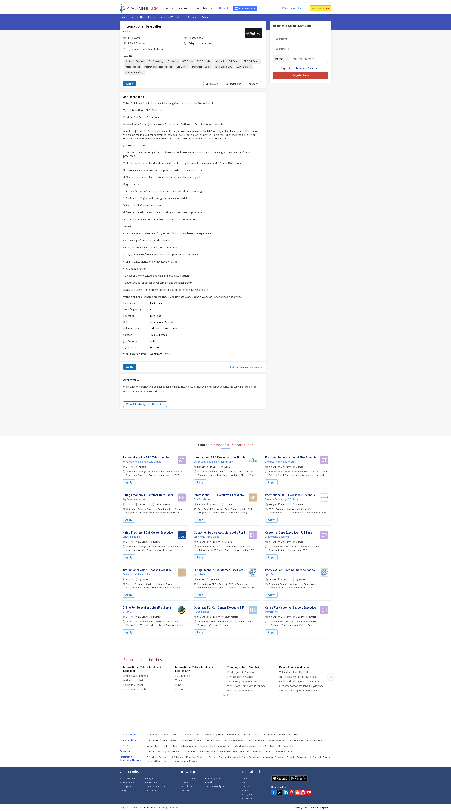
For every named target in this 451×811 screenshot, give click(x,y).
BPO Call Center (251, 61)
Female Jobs (188, 786)
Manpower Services (195, 757)
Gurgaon (247, 735)
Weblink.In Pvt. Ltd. (152, 807)
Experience (208, 17)
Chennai (187, 735)
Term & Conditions (156, 786)
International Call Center (227, 61)
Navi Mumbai (182, 675)
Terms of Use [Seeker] (320, 807)
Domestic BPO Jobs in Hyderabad (298, 690)
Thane (179, 680)
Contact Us (247, 786)
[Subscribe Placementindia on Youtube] (308, 792)
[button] (253, 83)
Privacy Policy (301, 807)
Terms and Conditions (307, 68)
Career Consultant (250, 757)
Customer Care (244, 66)
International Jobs (261, 752)
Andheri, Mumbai (133, 680)
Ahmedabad (233, 735)
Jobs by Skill (173, 752)
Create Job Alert (155, 790)
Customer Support (134, 61)
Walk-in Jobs (153, 746)
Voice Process (132, 66)
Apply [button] (128, 482)
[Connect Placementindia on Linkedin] (285, 792)
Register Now (300, 75)
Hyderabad (146, 17)
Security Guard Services (158, 761)
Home (123, 17)
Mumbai (147, 49)
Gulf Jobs (244, 752)
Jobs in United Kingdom (207, 740)
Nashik (179, 689)
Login (226, 8)
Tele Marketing (156, 61)
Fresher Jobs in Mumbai (240, 672)
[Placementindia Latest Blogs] (297, 792)
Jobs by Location (207, 752)
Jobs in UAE (153, 740)
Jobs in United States (233, 740)
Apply (129, 83)
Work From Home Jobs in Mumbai (246, 686)
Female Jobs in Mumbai (240, 676)
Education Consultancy (297, 757)
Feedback (152, 782)
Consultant (203, 8)
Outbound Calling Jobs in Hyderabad (299, 681)
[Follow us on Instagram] (303, 792)
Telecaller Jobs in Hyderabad (295, 672)
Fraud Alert (247, 798)
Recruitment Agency (156, 757)
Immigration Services (273, 757)
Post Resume (246, 8)
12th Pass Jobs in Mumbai (242, 681)
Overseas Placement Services (223, 757)
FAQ (124, 790)
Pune (178, 685)
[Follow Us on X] (279, 792)
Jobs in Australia (314, 740)
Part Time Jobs (170, 746)
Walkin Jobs (213, 782)
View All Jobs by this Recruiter (145, 404)
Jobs (168, 8)
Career (183, 8)
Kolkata (158, 49)
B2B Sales (187, 61)
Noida (258, 735)
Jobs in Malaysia (276, 740)
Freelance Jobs (223, 746)
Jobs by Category (155, 752)
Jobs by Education (228, 752)
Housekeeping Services (185, 761)
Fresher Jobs (206, 746)
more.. (225, 694)
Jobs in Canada (295, 740)
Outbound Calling (134, 72)
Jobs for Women (188, 746)
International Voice (201, 66)
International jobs (215, 786)
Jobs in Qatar (186, 740)
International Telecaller (169, 17)
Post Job (320, 8)
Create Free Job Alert (284, 752)
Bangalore (152, 735)
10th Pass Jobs (285, 746)
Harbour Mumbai (133, 685)
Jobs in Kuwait (169, 740)
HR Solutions (176, 757)
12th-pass (192, 17)
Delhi (197, 735)
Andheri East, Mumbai (135, 675)
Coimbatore (270, 735)
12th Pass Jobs (267, 746)
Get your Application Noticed (245, 367)
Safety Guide (248, 794)
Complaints (127, 786)
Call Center (182, 66)
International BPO (223, 66)
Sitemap (246, 790)
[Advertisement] (225, 423)
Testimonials (128, 782)
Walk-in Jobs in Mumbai (240, 690)
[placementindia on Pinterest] (291, 792)
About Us (246, 782)
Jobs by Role (189, 752)
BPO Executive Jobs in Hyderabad (298, 676)
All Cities (293, 735)
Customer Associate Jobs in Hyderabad (301, 686)
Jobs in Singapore (255, 740)
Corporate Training (321, 757)
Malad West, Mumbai (135, 689)
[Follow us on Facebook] (274, 792)
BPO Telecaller (204, 61)
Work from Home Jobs (245, 746)
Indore (282, 735)
